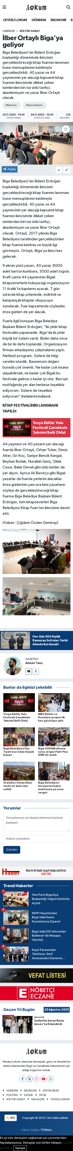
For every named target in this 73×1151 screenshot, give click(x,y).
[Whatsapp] (50, 1079)
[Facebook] (36, 671)
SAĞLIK (28, 1095)
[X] (29, 1079)
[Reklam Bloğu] (36, 871)
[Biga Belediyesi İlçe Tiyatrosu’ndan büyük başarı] (19, 736)
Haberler (9, 31)
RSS (12, 1117)
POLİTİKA (12, 1095)
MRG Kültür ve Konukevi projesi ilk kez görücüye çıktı (51, 717)
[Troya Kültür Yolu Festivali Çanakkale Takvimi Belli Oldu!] (19, 702)
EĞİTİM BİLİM (51, 1090)
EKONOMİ (58, 20)
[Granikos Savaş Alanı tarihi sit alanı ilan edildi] (19, 771)
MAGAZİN (37, 1099)
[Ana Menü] (4, 7)
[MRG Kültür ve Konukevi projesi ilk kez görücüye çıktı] (54, 702)
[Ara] (68, 7)
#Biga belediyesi (34, 105)
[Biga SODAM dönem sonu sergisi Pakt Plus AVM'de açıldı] (54, 736)
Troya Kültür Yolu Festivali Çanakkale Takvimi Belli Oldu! (16, 717)
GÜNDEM (39, 20)
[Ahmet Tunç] (12, 665)
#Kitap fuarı (11, 105)
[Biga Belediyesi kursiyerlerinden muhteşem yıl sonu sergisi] (54, 771)
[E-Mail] (28, 671)
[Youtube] (43, 1079)
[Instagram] (36, 1079)
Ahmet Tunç (34, 663)
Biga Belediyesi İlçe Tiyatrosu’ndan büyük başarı (18, 752)
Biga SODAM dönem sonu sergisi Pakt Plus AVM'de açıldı (53, 752)
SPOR (42, 1095)
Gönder (12, 849)
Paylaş (12, 169)
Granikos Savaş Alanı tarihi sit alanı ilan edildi (17, 786)
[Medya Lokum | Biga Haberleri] (36, 8)
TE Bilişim (46, 1129)
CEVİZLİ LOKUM (15, 20)
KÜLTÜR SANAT (30, 31)
